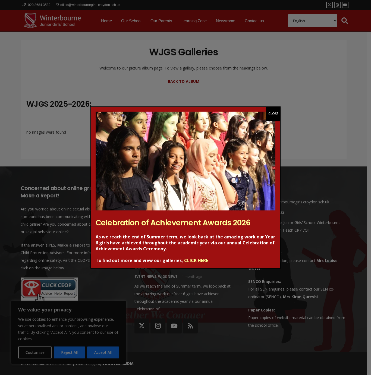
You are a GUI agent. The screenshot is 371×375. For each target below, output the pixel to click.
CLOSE (273, 113)
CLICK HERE (196, 260)
